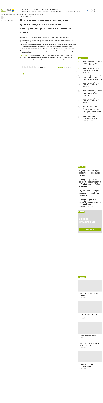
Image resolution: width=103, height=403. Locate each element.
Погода (39, 11)
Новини (35, 9)
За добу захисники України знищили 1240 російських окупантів (90, 70)
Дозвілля (24, 11)
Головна (26, 9)
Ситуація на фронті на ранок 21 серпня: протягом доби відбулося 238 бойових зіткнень (92, 77)
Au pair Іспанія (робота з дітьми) (88, 316)
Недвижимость (45, 11)
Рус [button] (93, 10)
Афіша (28, 11)
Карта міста (52, 11)
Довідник (45, 9)
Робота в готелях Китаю (88, 336)
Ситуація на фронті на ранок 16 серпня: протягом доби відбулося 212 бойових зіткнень (90, 203)
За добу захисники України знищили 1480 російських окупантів (90, 100)
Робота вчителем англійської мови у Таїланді (90, 344)
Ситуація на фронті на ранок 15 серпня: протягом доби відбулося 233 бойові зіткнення (90, 183)
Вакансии (55, 9)
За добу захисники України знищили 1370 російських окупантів (90, 172)
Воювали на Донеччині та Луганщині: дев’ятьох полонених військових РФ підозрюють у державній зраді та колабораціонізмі (91, 109)
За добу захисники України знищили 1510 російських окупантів (90, 193)
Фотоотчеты (77, 11)
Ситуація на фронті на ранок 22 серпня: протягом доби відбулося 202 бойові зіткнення (92, 63)
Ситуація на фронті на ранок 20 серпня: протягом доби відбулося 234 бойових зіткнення (92, 92)
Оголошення (33, 11)
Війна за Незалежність (87, 220)
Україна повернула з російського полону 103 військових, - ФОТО (89, 118)
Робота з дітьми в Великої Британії (89, 294)
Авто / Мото (58, 11)
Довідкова (70, 11)
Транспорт (65, 11)
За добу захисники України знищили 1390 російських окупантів (90, 84)
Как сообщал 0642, (25, 55)
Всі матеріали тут (90, 229)
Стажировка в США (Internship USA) (86, 365)
